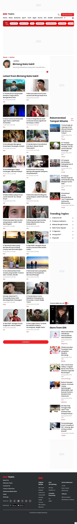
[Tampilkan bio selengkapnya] (47, 72)
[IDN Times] (8, 14)
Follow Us (5, 501)
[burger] (73, 18)
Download (6, 505)
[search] (59, 15)
